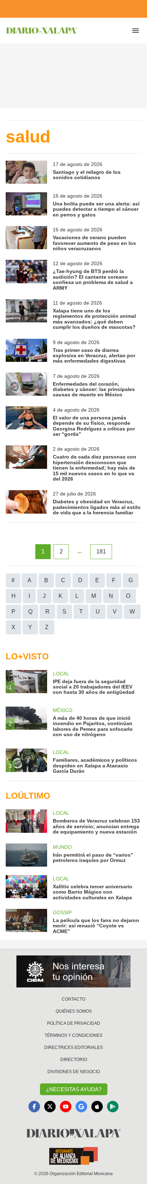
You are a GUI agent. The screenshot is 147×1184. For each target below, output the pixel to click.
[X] (50, 1106)
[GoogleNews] (81, 1106)
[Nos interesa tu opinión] (73, 971)
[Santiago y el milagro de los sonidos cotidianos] (26, 172)
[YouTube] (65, 1106)
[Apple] (97, 1106)
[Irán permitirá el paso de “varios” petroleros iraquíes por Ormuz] (26, 855)
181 (101, 551)
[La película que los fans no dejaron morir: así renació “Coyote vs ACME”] (26, 921)
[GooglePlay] (112, 1106)
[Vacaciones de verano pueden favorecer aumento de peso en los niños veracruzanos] (26, 238)
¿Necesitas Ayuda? (73, 1089)
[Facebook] (34, 1106)
